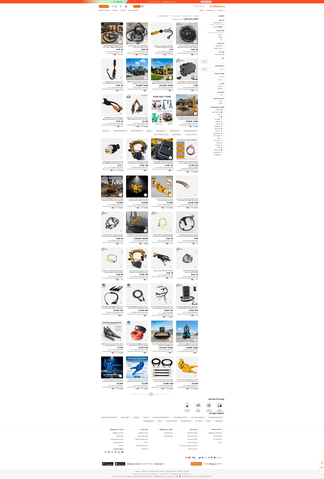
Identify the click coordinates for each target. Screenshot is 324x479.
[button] (142, 6)
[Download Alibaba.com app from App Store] (120, 464)
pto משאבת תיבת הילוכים (197, 417)
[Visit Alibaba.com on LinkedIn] (119, 452)
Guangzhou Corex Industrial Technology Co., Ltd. (187, 53)
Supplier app (158, 463)
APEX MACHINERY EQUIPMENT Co (163, 53)
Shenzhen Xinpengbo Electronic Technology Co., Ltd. (187, 170)
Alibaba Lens (212, 463)
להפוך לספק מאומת (118, 442)
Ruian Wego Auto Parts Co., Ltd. (114, 53)
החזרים (146, 442)
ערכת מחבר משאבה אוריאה (179, 417)
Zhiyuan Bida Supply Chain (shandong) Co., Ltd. (137, 53)
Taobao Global (169, 471)
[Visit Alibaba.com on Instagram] (112, 452)
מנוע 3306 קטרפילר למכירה (119, 130)
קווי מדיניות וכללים (192, 449)
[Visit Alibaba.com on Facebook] (122, 452)
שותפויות (121, 445)
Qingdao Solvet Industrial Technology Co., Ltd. (162, 169)
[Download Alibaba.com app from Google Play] (107, 464)
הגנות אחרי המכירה (192, 442)
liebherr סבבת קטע (160, 130)
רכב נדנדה (145, 417)
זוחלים (159, 421)
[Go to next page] (130, 394)
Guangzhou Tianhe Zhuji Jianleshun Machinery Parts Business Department (112, 169)
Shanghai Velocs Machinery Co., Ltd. (188, 125)
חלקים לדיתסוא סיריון (171, 421)
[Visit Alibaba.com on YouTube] (109, 452)
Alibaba (197, 16)
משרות (220, 442)
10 (134, 394)
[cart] (120, 6)
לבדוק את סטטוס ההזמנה (117, 439)
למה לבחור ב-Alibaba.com (215, 433)
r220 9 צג (208, 421)
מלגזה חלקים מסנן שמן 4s (190, 130)
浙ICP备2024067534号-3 (205, 476)
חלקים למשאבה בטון (186, 421)
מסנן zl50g (135, 417)
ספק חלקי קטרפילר (174, 130)
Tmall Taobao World (154, 471)
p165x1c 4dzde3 (124, 417)
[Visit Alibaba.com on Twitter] (116, 452)
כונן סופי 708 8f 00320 (136, 130)
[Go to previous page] (168, 394)
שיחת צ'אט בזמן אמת (142, 436)
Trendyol (180, 471)
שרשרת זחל (198, 421)
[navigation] (212, 205)
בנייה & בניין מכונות (187, 16)
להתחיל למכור (119, 436)
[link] (322, 463)
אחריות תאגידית (218, 439)
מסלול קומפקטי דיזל (148, 421)
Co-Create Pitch (217, 436)
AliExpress (138, 471)
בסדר (204, 61)
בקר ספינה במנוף (176, 134)
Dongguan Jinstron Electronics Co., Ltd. (137, 314)
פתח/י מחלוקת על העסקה (141, 439)
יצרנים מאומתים (168, 433)
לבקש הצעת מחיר (168, 436)
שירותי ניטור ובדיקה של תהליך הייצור (188, 445)
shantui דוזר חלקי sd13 (190, 134)
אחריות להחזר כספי (192, 436)
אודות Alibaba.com (217, 429)
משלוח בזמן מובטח (192, 439)
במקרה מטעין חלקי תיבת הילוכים (160, 417)
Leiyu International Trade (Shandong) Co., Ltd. (162, 89)
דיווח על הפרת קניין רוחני (142, 445)
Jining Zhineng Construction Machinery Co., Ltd (162, 315)
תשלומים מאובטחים (192, 433)
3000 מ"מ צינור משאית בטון (214, 417)
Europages (186, 471)
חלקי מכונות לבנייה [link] (163, 16)
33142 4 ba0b (218, 421)
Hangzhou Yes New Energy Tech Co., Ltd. (112, 125)
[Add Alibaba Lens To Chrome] (196, 464)
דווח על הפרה (144, 449)
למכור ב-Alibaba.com (118, 433)
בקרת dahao (105, 130)
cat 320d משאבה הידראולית (160, 134)
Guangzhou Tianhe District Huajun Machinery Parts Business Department (187, 242)
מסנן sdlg (149, 130)
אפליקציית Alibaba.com (133, 463)
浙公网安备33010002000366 (189, 476)
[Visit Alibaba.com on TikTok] (105, 452)
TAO (175, 471)
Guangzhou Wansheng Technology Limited (112, 89)
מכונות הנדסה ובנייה (175, 16)
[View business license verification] (177, 476)
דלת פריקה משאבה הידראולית (109, 417)
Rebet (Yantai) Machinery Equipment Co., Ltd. (137, 125)
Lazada (162, 471)
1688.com (144, 471)
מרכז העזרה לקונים (143, 433)
